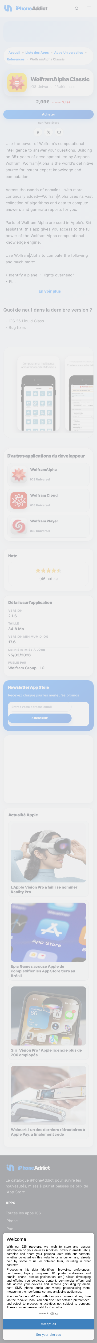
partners (35, 1246)
